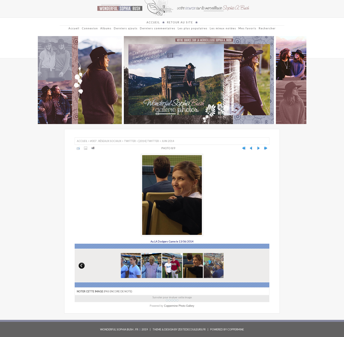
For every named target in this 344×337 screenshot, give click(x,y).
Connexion (90, 28)
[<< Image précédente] (251, 148)
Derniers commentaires (157, 28)
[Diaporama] (93, 148)
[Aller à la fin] (265, 148)
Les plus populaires (192, 28)
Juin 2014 (168, 141)
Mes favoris (247, 28)
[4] (174, 300)
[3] (172, 300)
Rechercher (267, 28)
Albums (105, 28)
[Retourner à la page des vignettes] (78, 148)
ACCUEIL (153, 22)
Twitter (130, 141)
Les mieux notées (223, 28)
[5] (177, 300)
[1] (167, 300)
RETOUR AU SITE (180, 22)
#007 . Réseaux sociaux (105, 141)
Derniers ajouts (126, 28)
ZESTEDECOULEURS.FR (192, 329)
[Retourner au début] (243, 148)
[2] (169, 300)
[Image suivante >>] (258, 148)
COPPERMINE (235, 329)
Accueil (73, 28)
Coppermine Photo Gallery (179, 305)
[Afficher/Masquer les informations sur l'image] (85, 148)
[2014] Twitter (149, 141)
